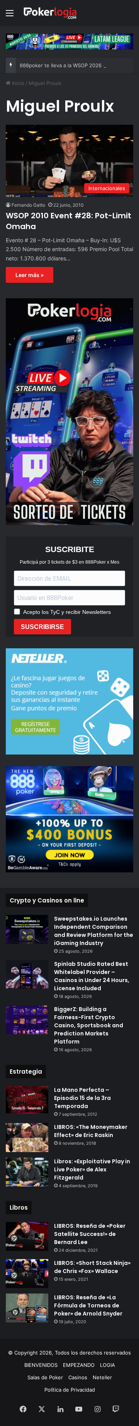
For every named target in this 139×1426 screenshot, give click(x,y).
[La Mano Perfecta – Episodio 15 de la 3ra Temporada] (27, 1099)
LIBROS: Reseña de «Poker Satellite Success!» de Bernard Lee (89, 1234)
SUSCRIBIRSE (42, 627)
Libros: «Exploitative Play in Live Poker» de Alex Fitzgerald (92, 1169)
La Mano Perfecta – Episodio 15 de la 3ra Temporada (82, 1098)
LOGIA (107, 1365)
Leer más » (29, 275)
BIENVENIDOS (41, 1365)
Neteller (102, 1377)
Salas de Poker (45, 1377)
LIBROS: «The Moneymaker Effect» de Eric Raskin (90, 1131)
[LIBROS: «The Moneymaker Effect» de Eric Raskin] (27, 1137)
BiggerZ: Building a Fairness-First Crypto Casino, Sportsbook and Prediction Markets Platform (88, 1025)
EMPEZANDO (79, 1365)
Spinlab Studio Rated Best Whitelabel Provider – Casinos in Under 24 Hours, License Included (91, 976)
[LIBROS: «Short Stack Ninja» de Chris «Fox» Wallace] (27, 1273)
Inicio (17, 83)
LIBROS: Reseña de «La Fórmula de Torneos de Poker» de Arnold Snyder (88, 1305)
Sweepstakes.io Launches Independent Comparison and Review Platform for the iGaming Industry (93, 931)
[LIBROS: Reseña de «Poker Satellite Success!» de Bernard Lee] (27, 1236)
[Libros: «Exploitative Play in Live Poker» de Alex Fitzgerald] (27, 1171)
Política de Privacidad (69, 1390)
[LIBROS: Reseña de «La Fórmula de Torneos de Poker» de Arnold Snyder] (27, 1307)
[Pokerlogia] (50, 12)
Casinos (77, 1377)
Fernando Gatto (28, 205)
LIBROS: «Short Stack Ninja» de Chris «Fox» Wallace (92, 1267)
